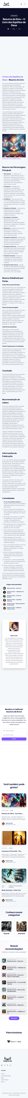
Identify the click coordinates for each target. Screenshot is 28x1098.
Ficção (11, 810)
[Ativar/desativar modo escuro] (21, 4)
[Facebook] (2, 1065)
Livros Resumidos (6, 1076)
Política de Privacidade (14, 1095)
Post (20, 29)
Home (2, 1074)
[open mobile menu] (24, 4)
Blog (14, 29)
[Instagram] (4, 1065)
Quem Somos (5, 1080)
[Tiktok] (7, 1065)
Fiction (10, 848)
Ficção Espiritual (14, 15)
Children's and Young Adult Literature (15, 886)
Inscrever (14, 738)
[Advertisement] (14, 53)
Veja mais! (14, 1018)
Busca (2, 1082)
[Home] (8, 29)
